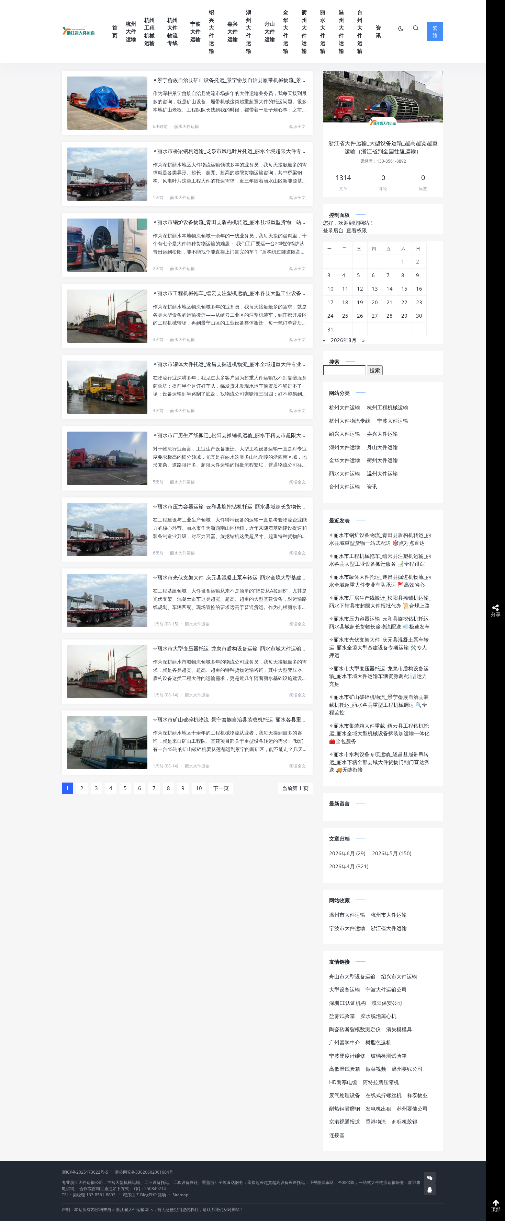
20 (375, 302)
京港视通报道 (344, 1121)
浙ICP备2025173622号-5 (85, 1172)
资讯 (378, 31)
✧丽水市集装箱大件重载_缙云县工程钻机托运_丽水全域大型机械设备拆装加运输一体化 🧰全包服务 (379, 733)
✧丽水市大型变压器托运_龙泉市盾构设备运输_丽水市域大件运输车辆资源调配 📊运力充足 (230, 648)
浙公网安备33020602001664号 (144, 1172)
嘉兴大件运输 (232, 31)
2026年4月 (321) (348, 866)
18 (345, 302)
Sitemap (180, 1195)
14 (389, 288)
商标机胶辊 (404, 1121)
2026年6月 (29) (347, 853)
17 (330, 302)
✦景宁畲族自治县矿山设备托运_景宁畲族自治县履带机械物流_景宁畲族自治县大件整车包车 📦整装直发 (230, 80)
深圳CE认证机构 (347, 1002)
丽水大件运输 (322, 31)
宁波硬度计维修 (347, 1055)
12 (360, 288)
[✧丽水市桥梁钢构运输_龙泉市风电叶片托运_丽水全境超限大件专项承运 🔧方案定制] (107, 174)
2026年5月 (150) (391, 853)
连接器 (337, 1134)
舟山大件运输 (270, 31)
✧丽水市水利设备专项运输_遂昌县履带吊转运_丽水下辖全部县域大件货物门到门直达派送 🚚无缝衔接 (379, 762)
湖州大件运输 (248, 31)
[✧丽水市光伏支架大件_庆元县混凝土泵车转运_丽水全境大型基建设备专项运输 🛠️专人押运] (107, 600)
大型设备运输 (344, 989)
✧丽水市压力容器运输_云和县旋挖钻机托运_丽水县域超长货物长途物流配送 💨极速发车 (230, 506)
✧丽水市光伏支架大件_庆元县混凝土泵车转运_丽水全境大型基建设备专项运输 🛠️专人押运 (230, 577)
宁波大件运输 (195, 31)
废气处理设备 (344, 1095)
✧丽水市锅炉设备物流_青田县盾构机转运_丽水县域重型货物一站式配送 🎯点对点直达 (230, 222)
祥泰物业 (417, 1095)
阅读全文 (297, 126)
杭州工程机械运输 (149, 31)
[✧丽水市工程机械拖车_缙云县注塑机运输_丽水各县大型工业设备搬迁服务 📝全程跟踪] (107, 316)
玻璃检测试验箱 (389, 1055)
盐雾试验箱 (342, 1015)
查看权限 (356, 230)
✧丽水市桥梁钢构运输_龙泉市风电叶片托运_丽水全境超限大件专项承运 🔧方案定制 (230, 151)
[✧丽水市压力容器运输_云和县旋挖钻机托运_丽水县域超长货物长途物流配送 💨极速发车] (107, 529)
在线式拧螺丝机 (384, 1095)
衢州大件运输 (304, 31)
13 (375, 288)
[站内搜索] (416, 28)
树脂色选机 (378, 1042)
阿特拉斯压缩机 (381, 1082)
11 (345, 288)
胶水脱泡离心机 (378, 1015)
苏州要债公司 (412, 1108)
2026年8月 (343, 340)
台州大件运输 (359, 31)
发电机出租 (378, 1108)
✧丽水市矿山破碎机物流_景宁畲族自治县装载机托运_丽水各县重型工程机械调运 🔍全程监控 (230, 719)
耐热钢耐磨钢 (344, 1108)
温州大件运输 (341, 31)
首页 (114, 31)
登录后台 (333, 230)
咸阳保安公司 (386, 1002)
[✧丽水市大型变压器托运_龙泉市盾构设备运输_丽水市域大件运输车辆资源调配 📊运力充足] (107, 671)
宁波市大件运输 (347, 928)
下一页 (221, 788)
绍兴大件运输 (211, 31)
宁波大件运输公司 (386, 989)
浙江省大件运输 (389, 928)
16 (419, 288)
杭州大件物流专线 (172, 31)
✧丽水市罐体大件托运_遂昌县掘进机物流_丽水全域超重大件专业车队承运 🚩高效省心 (230, 364)
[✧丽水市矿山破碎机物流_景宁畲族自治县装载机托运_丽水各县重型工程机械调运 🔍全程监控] (107, 742)
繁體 (435, 31)
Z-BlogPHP (146, 1195)
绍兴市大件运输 (399, 976)
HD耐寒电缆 (343, 1082)
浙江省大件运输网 (132, 1209)
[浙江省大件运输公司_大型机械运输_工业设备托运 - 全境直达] (79, 31)
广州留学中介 (344, 1042)
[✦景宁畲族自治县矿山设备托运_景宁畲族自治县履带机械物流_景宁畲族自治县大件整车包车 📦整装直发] (107, 103)
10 (199, 788)
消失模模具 (399, 1029)
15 (404, 288)
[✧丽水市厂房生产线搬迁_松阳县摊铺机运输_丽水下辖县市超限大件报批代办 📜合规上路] (107, 458)
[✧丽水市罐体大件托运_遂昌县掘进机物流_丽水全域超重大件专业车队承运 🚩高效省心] (107, 387)
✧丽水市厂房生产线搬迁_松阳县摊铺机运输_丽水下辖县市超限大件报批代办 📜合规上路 (230, 435)
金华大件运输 (285, 31)
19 (360, 302)
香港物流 (376, 1121)
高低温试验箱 (344, 1068)
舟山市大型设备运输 (352, 976)
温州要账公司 (407, 1068)
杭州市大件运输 (389, 914)
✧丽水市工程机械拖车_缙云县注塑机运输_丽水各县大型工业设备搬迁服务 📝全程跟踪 (230, 293)
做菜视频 (376, 1068)
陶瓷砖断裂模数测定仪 (355, 1029)
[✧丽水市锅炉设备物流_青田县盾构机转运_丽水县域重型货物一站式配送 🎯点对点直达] (107, 245)
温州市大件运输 (347, 914)
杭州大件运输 (131, 31)
